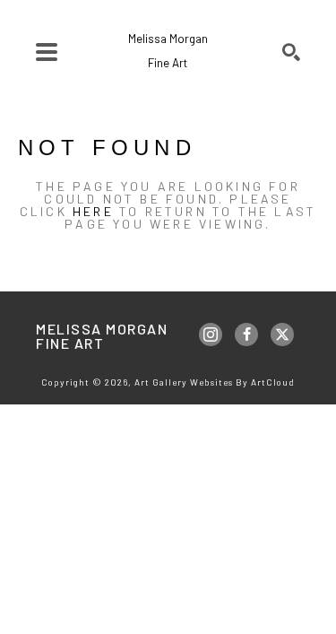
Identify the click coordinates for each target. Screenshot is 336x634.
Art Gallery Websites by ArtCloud (214, 382)
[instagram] (210, 334)
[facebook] (246, 334)
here (93, 211)
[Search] (291, 52)
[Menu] (46, 52)
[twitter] (282, 334)
